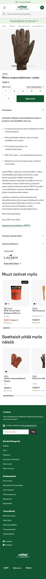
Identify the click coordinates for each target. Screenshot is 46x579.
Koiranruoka (7, 464)
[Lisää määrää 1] (12, 98)
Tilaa (33, 432)
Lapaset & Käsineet (38, 26)
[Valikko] (4, 7)
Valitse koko (30, 98)
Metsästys (12, 26)
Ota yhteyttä (7, 481)
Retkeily (6, 446)
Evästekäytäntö (8, 534)
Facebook (8, 541)
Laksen (5, 73)
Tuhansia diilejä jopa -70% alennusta (23, 21)
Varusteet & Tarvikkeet (11, 459)
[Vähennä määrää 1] (4, 98)
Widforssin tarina (9, 516)
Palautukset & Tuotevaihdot (13, 485)
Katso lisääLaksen (11, 263)
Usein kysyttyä (8, 490)
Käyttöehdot (7, 503)
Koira (5, 450)
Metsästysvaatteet (24, 26)
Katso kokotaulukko (34, 87)
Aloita (4, 26)
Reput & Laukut (8, 468)
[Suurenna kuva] (23, 49)
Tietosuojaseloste (9, 529)
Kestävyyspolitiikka (10, 525)
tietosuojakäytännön (29, 425)
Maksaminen (7, 499)
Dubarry (35, 308)
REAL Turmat (8, 308)
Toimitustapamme (9, 494)
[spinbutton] (8, 98)
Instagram (9, 545)
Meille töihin (7, 520)
